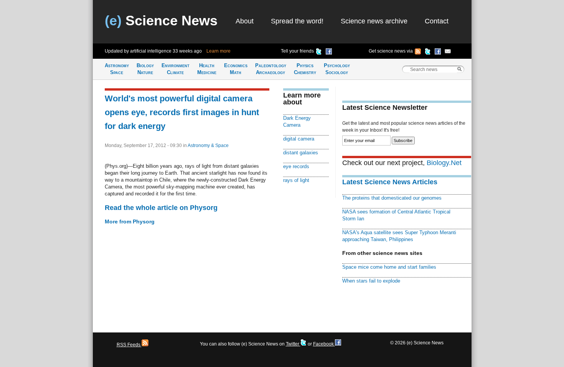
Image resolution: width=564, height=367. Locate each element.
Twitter (293, 344)
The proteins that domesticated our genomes (392, 198)
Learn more (218, 51)
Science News (161, 20)
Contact (437, 21)
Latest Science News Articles (389, 182)
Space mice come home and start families (389, 267)
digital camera (298, 139)
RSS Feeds (129, 344)
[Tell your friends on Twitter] (319, 52)
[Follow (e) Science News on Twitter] (428, 52)
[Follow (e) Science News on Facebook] (438, 52)
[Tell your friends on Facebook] (329, 52)
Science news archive (374, 21)
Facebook (324, 344)
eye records (296, 166)
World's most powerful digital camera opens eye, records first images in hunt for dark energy (182, 112)
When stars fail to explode (371, 281)
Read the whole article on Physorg (161, 208)
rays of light (296, 180)
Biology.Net (444, 163)
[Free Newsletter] (448, 52)
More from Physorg (130, 221)
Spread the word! (297, 21)
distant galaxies (300, 152)
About (245, 21)
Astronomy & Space (208, 145)
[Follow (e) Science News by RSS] (418, 52)
